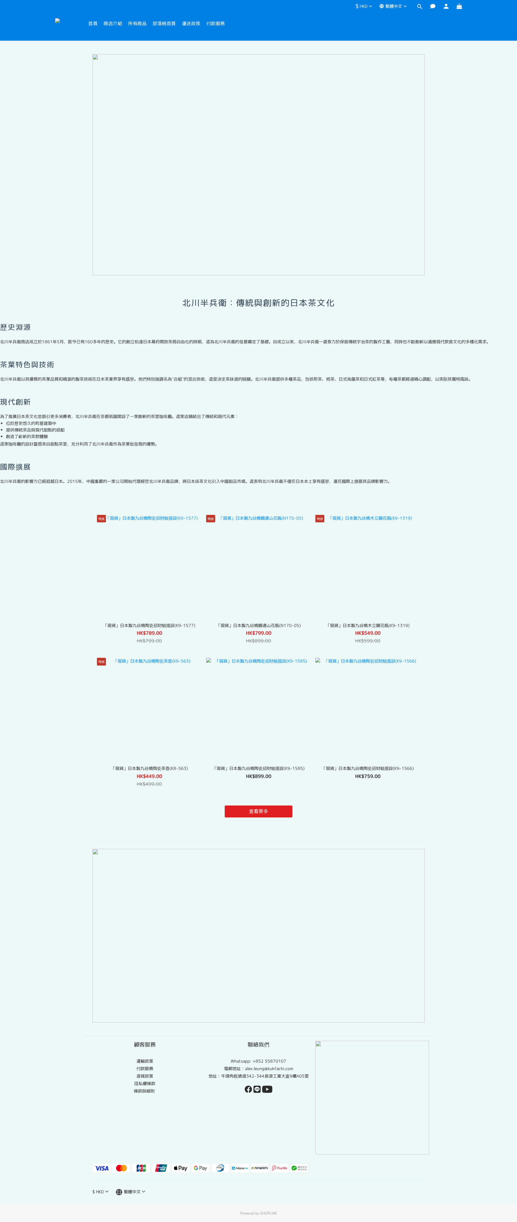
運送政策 (191, 23)
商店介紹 (113, 23)
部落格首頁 (164, 23)
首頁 (93, 23)
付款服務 (215, 23)
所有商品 (137, 23)
